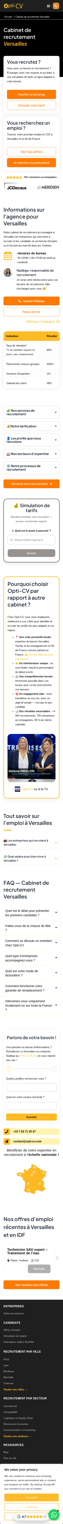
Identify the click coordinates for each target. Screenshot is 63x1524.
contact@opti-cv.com (27, 1141)
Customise (31, 1507)
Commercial (10, 1406)
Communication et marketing (19, 1430)
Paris (6, 1359)
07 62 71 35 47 (27, 1055)
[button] (48, 6)
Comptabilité (10, 1412)
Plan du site (10, 1458)
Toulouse (8, 1383)
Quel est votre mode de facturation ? (21, 973)
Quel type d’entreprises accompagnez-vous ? (21, 958)
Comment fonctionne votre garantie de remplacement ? (24, 988)
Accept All (31, 1497)
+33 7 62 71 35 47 (24, 1131)
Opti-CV (27, 789)
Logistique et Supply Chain (18, 1418)
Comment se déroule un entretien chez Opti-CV (28, 943)
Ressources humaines (16, 1424)
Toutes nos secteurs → (17, 1436)
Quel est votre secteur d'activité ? (25, 1097)
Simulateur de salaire (15, 1335)
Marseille (8, 1377)
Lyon (6, 1365)
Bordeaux (9, 1371)
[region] (31, 1494)
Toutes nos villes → (15, 1389)
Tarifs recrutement (14, 1313)
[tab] (31, 913)
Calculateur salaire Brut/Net (19, 1341)
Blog (6, 1452)
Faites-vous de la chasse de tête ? (28, 928)
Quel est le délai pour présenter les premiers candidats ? (27, 913)
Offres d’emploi (12, 1330)
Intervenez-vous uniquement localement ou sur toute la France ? (28, 1005)
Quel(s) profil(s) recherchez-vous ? (26, 1078)
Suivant (31, 553)
